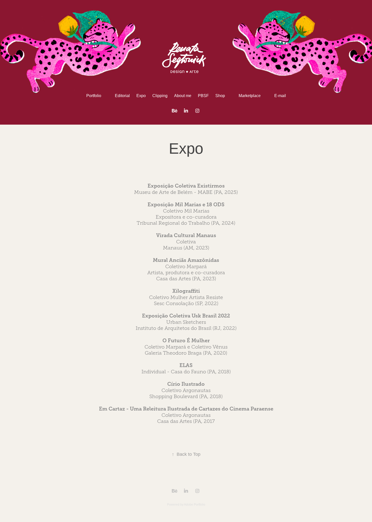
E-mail (280, 96)
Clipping (160, 96)
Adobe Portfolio (194, 504)
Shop (220, 96)
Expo (141, 96)
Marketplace (250, 96)
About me (182, 96)
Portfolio (93, 96)
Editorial (122, 96)
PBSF (203, 96)
